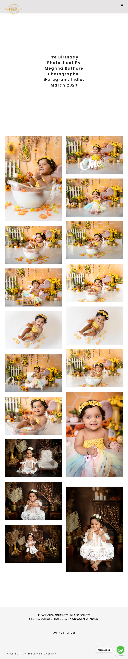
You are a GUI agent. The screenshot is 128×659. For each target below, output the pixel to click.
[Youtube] (64, 640)
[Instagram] (69, 640)
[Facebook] (59, 640)
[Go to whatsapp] (120, 650)
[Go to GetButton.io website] (121, 656)
